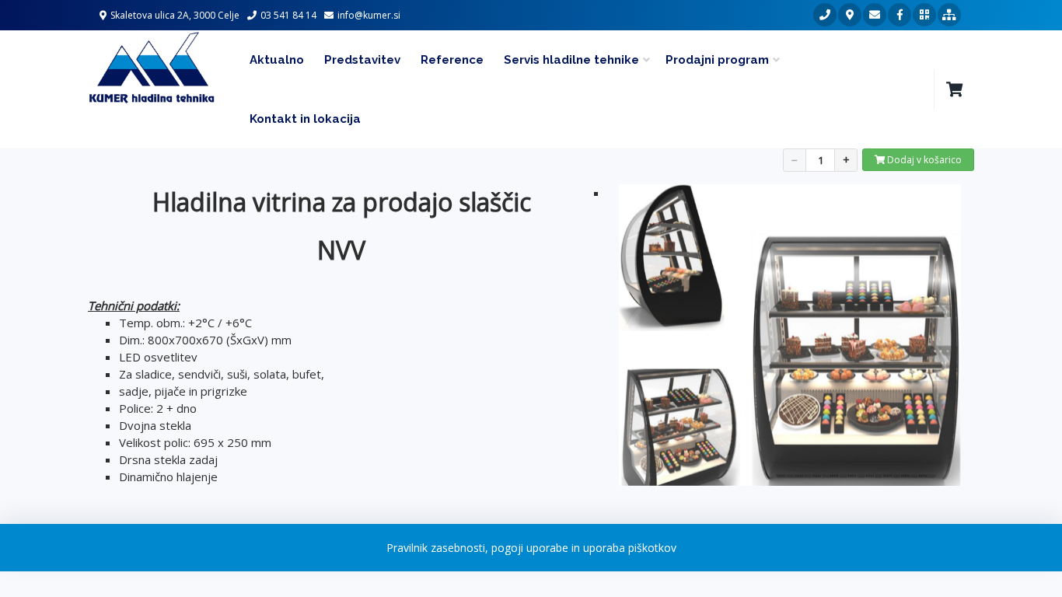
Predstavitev (362, 60)
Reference (452, 60)
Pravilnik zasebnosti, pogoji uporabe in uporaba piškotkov (531, 547)
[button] (954, 89)
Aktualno (277, 60)
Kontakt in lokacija (305, 119)
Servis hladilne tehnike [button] (571, 60)
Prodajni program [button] (717, 60)
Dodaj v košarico (923, 159)
